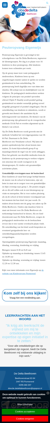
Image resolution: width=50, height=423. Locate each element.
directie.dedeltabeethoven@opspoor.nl (25, 388)
